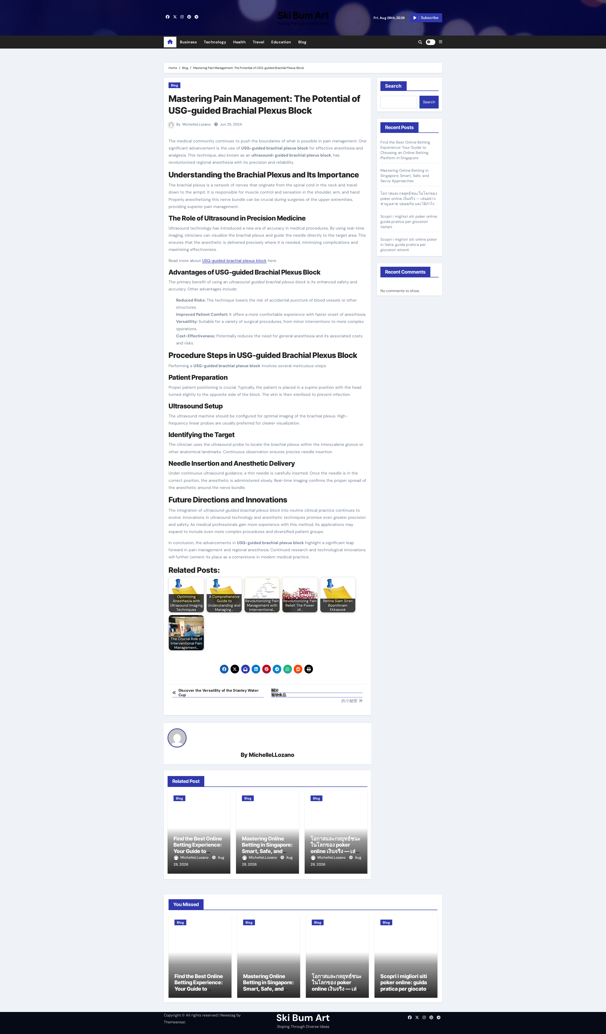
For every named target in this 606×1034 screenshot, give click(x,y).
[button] (440, 42)
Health (239, 42)
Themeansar (174, 1022)
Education (281, 42)
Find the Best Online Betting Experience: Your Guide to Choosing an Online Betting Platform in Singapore (405, 150)
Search (393, 86)
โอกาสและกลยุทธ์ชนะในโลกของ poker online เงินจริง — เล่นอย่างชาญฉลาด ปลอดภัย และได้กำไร (336, 851)
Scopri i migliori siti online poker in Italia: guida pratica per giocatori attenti (408, 244)
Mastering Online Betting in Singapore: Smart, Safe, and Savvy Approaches (267, 847)
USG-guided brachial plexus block (234, 260)
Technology (215, 42)
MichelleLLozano (197, 124)
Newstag (228, 1015)
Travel (258, 42)
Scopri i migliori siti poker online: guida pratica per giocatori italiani (409, 221)
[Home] (170, 42)
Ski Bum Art (303, 15)
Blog (302, 42)
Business (188, 42)
